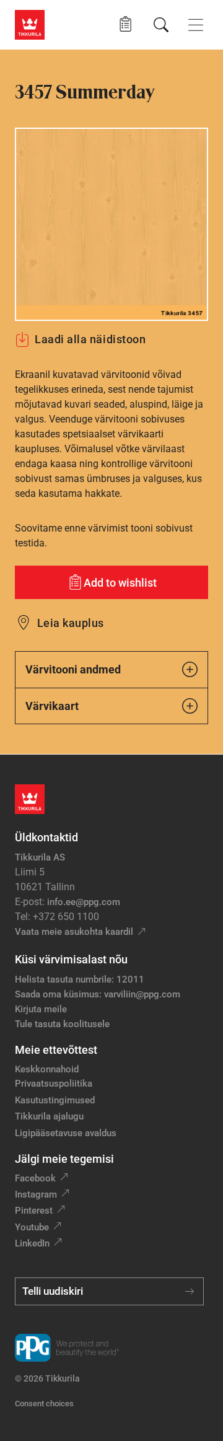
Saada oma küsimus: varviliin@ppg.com (97, 994)
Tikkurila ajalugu (49, 1116)
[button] (125, 24)
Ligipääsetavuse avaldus (65, 1133)
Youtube (32, 1227)
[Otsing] (161, 24)
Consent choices (44, 1403)
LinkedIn (32, 1243)
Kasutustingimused (55, 1100)
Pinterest (34, 1210)
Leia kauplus (70, 622)
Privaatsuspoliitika (53, 1083)
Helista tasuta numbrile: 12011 (79, 979)
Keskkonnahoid (47, 1069)
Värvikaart (52, 705)
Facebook (35, 1178)
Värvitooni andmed (73, 669)
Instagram (36, 1194)
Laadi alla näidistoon (90, 339)
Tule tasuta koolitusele (62, 1024)
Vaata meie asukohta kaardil (74, 931)
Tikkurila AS (40, 857)
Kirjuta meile (41, 1009)
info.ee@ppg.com (83, 902)
